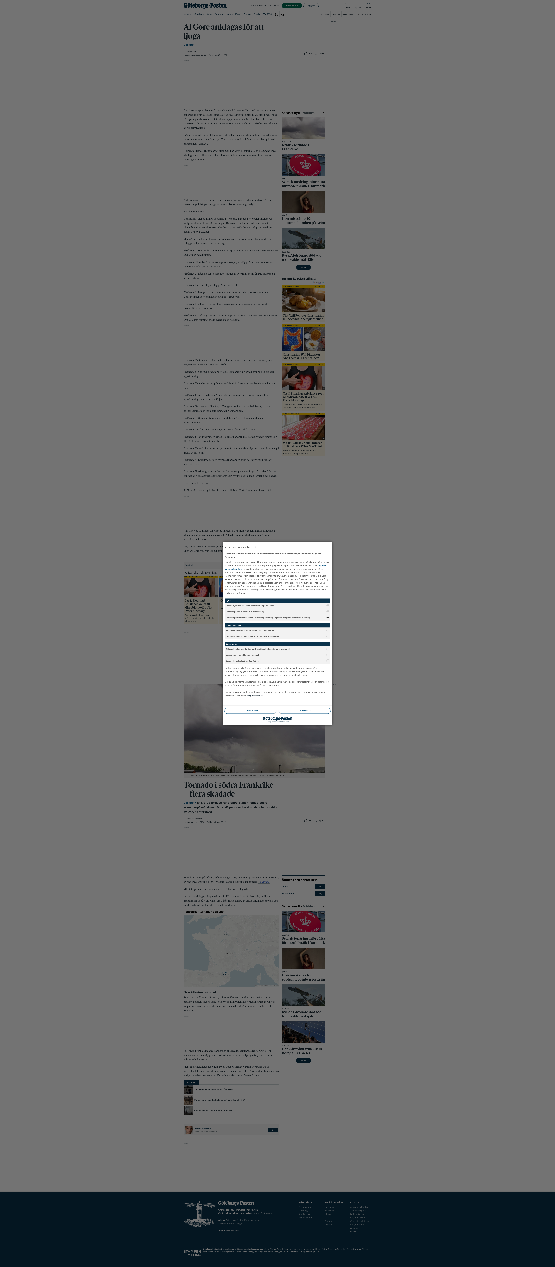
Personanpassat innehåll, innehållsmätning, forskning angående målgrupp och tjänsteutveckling (268, 617)
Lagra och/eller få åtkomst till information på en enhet (250, 605)
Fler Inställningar (250, 710)
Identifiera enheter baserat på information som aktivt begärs (252, 636)
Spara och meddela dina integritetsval (242, 660)
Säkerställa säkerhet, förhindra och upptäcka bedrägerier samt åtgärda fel (258, 649)
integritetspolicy (254, 695)
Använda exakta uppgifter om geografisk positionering (250, 630)
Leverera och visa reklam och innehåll (242, 655)
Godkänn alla (305, 710)
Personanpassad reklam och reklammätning (245, 611)
